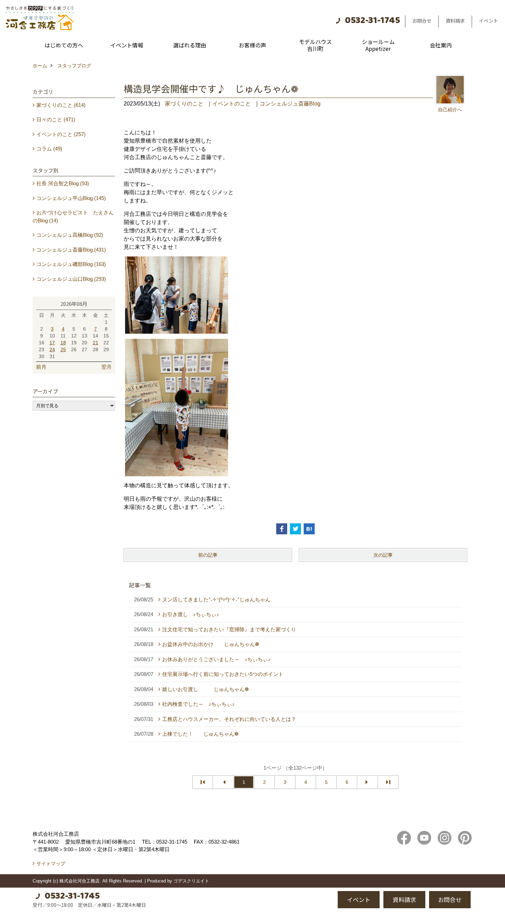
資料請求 (455, 20)
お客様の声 (252, 45)
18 (63, 342)
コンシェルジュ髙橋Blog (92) (69, 235)
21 (95, 342)
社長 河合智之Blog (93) (62, 183)
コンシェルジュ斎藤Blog (290, 104)
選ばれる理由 (189, 45)
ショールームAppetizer (378, 45)
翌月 (106, 367)
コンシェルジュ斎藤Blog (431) (71, 250)
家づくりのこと (184, 104)
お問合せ (421, 20)
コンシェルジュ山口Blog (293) (71, 279)
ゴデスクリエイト (191, 880)
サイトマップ (50, 863)
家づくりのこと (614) (61, 105)
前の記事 (207, 555)
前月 (41, 367)
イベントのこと (231, 104)
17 (52, 342)
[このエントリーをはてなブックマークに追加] (309, 528)
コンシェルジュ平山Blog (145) (71, 198)
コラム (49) (49, 149)
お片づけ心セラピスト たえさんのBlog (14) (73, 216)
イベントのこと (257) (61, 134)
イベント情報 (126, 45)
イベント (488, 20)
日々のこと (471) (55, 119)
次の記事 (383, 555)
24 (52, 349)
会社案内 (441, 45)
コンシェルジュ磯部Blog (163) (71, 264)
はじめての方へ (64, 45)
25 (63, 349)
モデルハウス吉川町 (315, 45)
